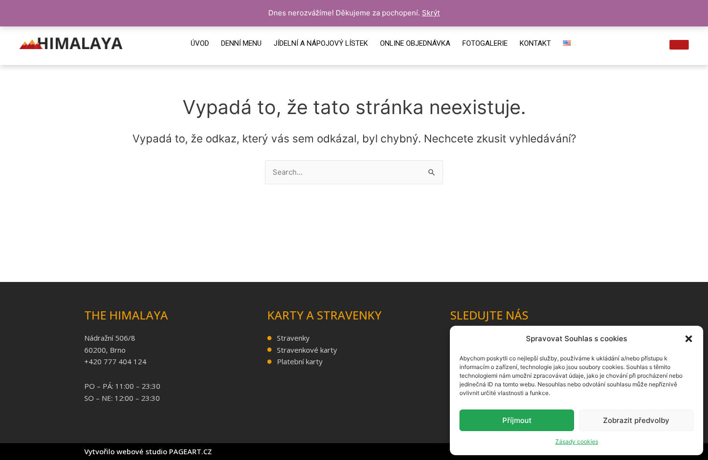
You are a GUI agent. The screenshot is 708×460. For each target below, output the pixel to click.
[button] (689, 339)
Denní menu (241, 43)
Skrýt (431, 12)
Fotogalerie (485, 43)
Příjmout (517, 420)
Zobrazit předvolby (636, 420)
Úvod (200, 43)
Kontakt (535, 43)
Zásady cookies (576, 441)
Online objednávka (415, 43)
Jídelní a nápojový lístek (321, 43)
